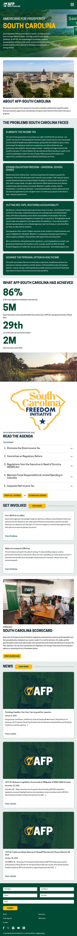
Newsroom (41, 914)
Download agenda (37, 496)
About (5, 914)
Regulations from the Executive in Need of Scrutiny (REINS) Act (34, 466)
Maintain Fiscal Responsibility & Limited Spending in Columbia (34, 476)
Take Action (42, 918)
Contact (5, 922)
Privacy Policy (40, 933)
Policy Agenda (7, 918)
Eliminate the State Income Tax (23, 448)
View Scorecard (12, 656)
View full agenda (12, 496)
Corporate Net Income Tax (20, 486)
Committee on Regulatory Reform (24, 456)
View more (37, 506)
